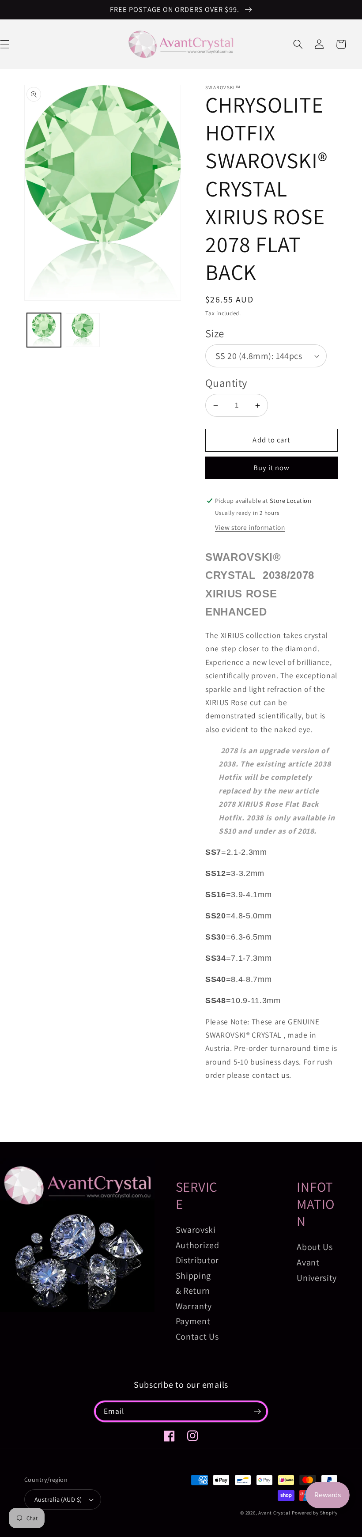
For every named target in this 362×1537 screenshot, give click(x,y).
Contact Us (197, 1336)
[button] (298, 44)
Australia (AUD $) (58, 1499)
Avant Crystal (274, 1513)
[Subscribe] (257, 1411)
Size (214, 333)
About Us (314, 1247)
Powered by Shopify (315, 1513)
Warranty (194, 1306)
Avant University (317, 1270)
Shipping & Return (193, 1283)
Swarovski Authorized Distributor (197, 1245)
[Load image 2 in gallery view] (83, 330)
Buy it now (271, 467)
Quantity (226, 382)
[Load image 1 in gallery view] (44, 330)
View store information (250, 527)
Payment (193, 1321)
